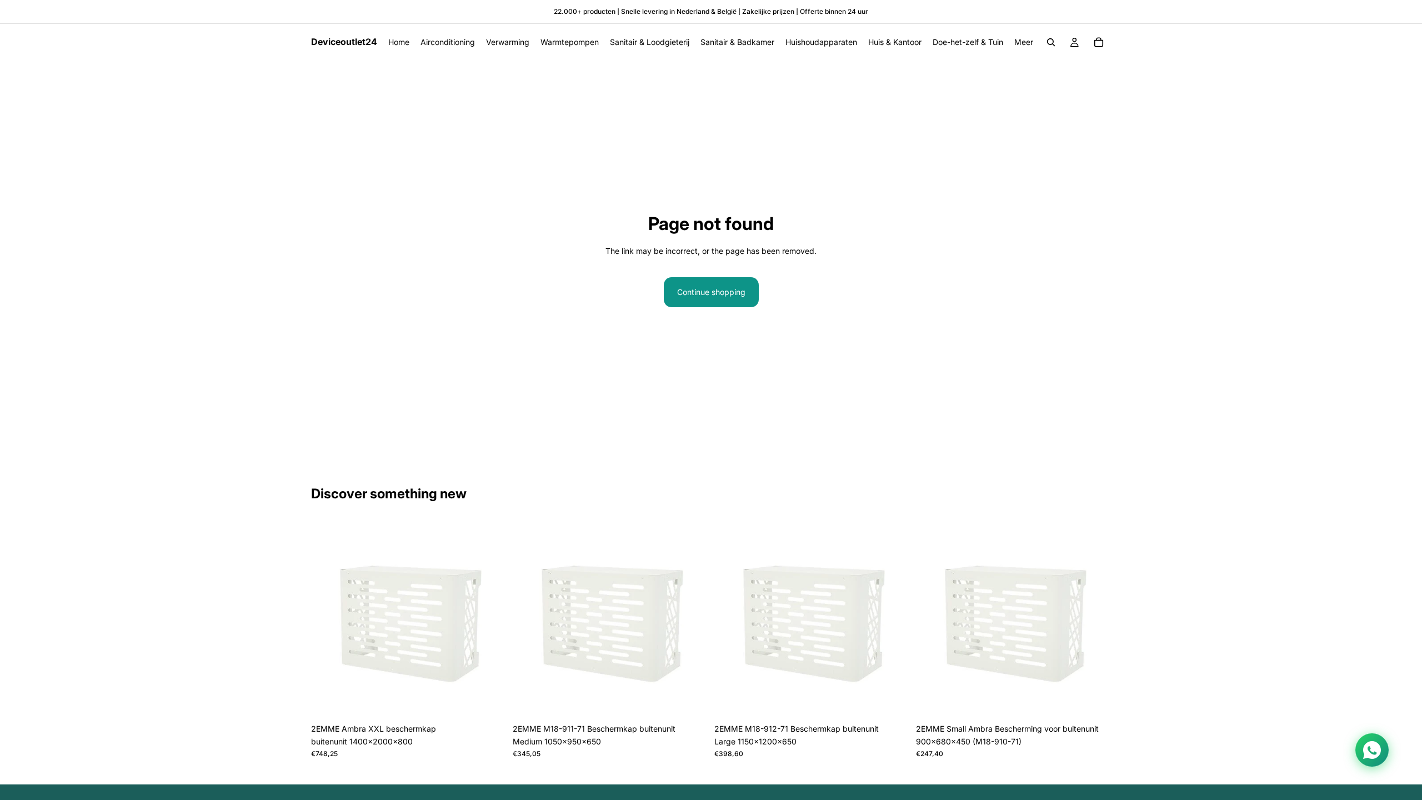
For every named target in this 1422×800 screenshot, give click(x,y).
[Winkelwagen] (1098, 42)
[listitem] (1024, 42)
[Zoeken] (1051, 42)
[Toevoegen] (489, 701)
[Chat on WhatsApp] (1372, 750)
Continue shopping (711, 292)
